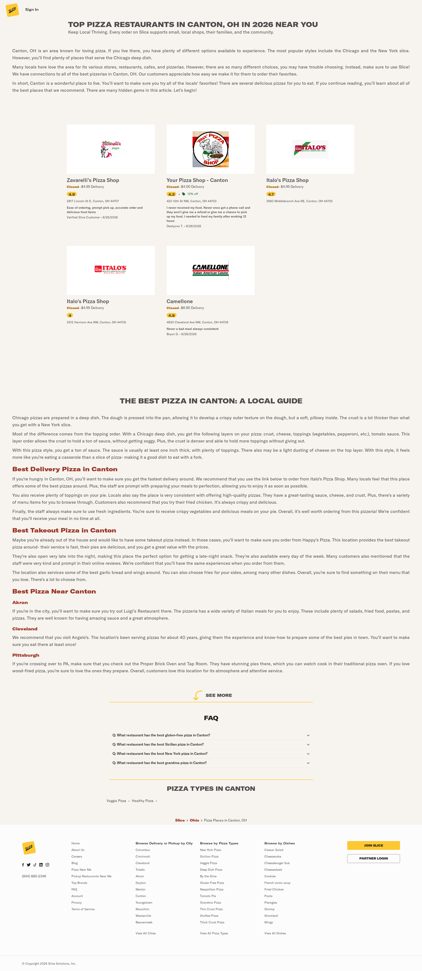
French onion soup (277, 883)
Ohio (194, 820)
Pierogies (270, 902)
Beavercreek (144, 922)
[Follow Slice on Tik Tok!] (34, 865)
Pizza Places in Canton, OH (225, 820)
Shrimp (269, 909)
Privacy (76, 902)
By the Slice (208, 876)
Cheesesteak (273, 870)
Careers (76, 856)
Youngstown (144, 902)
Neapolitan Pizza (212, 889)
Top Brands (79, 883)
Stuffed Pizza (209, 916)
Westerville (143, 916)
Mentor (141, 889)
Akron (140, 876)
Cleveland (142, 863)
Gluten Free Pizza (212, 883)
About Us (77, 850)
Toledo (140, 870)
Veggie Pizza (208, 863)
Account (77, 896)
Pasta (268, 896)
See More (219, 695)
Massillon (142, 909)
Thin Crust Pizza (211, 909)
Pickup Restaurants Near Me (91, 876)
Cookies (270, 876)
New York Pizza (210, 850)
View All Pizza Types (214, 933)
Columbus (143, 850)
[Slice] (11, 9)
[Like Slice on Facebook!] (23, 865)
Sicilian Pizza (209, 856)
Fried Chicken (274, 889)
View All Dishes (275, 933)
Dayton (141, 883)
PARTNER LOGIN (373, 858)
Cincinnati (143, 856)
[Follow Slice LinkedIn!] (41, 865)
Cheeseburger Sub (277, 863)
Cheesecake (272, 856)
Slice (180, 820)
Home (75, 843)
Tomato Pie (208, 896)
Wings (268, 922)
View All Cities (146, 933)
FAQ (74, 889)
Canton (141, 896)
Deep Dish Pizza (211, 870)
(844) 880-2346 (34, 876)
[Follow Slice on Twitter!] (29, 865)
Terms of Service (83, 909)
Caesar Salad (273, 850)
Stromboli (271, 916)
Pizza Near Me (81, 870)
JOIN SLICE (373, 845)
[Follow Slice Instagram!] (47, 865)
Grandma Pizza (210, 902)
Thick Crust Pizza (212, 922)
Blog (74, 863)
